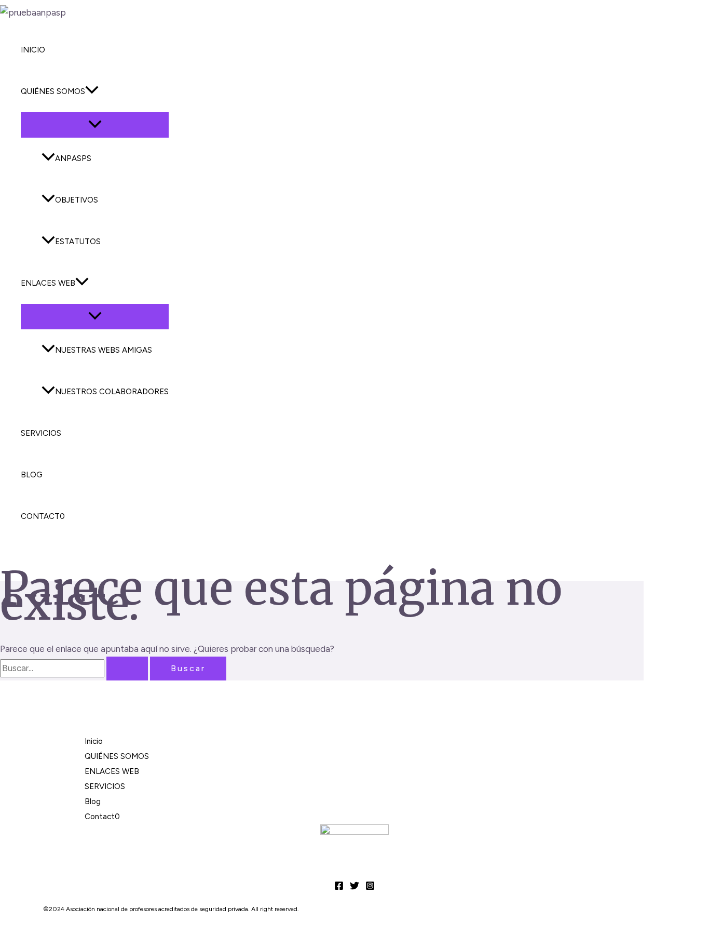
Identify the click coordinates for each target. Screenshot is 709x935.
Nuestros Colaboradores (112, 391)
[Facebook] (339, 887)
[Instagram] (370, 887)
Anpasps (73, 158)
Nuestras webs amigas (103, 350)
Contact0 (43, 516)
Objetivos (76, 200)
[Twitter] (354, 887)
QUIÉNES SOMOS (53, 91)
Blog (32, 474)
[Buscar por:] (75, 668)
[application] (92, 91)
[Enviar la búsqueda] (127, 668)
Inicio (33, 50)
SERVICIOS (41, 433)
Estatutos (78, 241)
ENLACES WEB (48, 283)
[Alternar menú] (95, 125)
